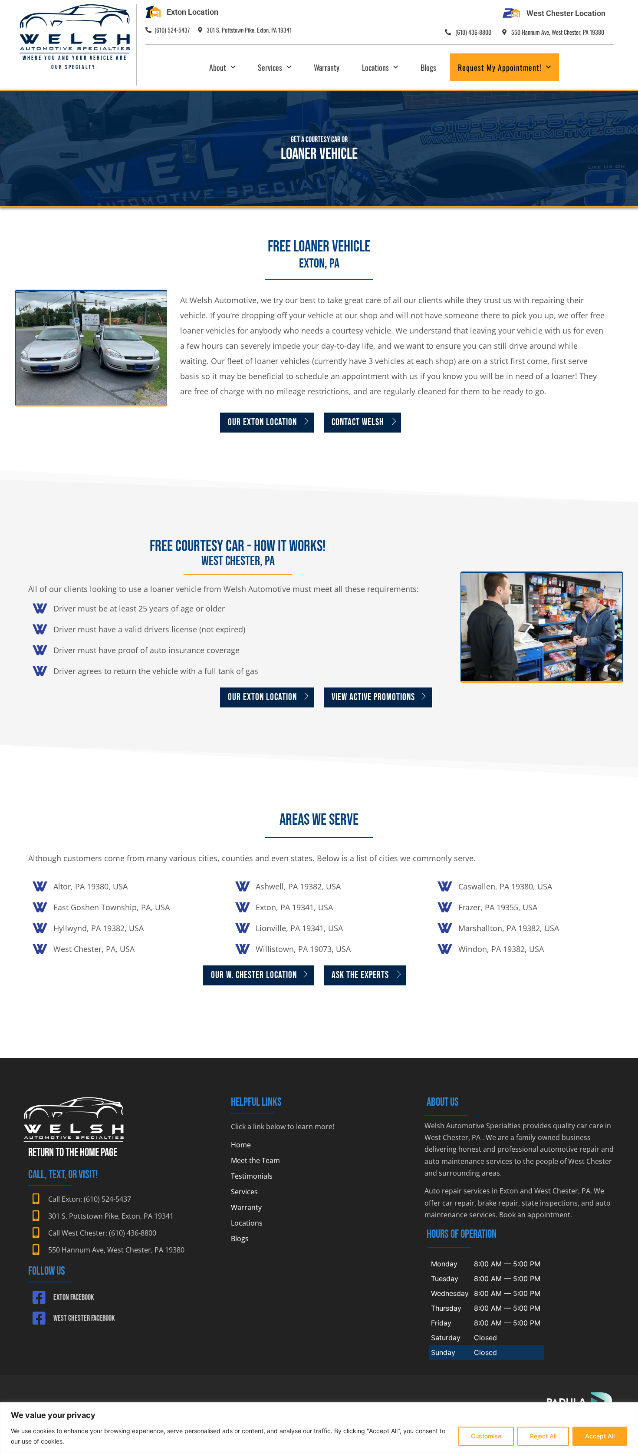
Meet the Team (255, 1160)
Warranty (326, 67)
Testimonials (252, 1176)
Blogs (428, 67)
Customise (486, 1436)
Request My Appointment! (500, 67)
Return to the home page (72, 1153)
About (217, 67)
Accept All (600, 1436)
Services (270, 67)
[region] (319, 1428)
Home (241, 1145)
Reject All (543, 1436)
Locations (375, 67)
